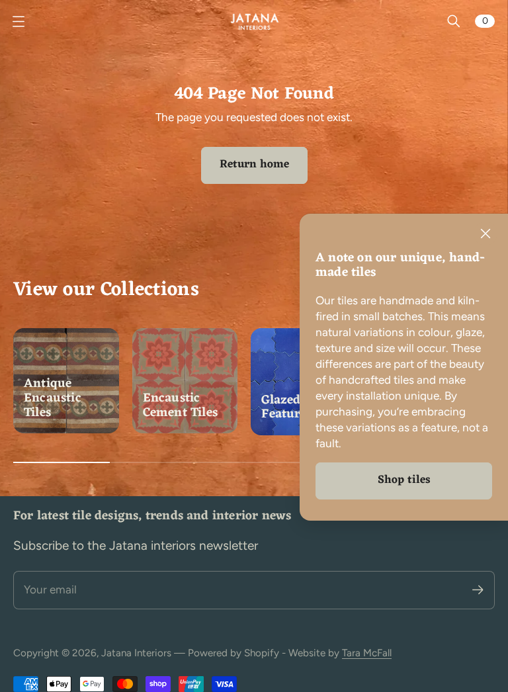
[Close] (485, 233)
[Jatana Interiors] (254, 21)
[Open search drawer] (454, 21)
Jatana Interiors (136, 653)
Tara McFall (367, 653)
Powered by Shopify (233, 653)
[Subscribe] (478, 590)
